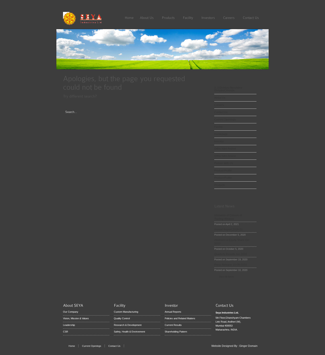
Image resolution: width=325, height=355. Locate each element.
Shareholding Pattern (176, 331)
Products (219, 185)
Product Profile (223, 170)
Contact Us (221, 112)
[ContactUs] (251, 17)
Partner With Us (223, 163)
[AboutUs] (148, 17)
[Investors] (209, 17)
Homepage (221, 134)
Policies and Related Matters (180, 318)
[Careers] (230, 17)
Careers (219, 105)
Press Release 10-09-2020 (230, 264)
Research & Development (127, 325)
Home (72, 346)
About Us (219, 97)
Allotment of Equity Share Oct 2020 (231, 242)
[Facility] (189, 17)
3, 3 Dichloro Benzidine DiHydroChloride (228, 89)
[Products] (169, 17)
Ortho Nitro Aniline (225, 148)
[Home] (129, 17)
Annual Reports (173, 311)
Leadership (69, 325)
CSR (65, 331)
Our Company (70, 311)
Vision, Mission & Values (76, 318)
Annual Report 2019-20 (228, 229)
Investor (219, 141)
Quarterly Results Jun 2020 (230, 254)
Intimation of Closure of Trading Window (228, 217)
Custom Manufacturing (126, 311)
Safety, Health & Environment (129, 331)
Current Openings (225, 119)
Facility (218, 127)
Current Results (173, 325)
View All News (226, 276)
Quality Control (122, 318)
